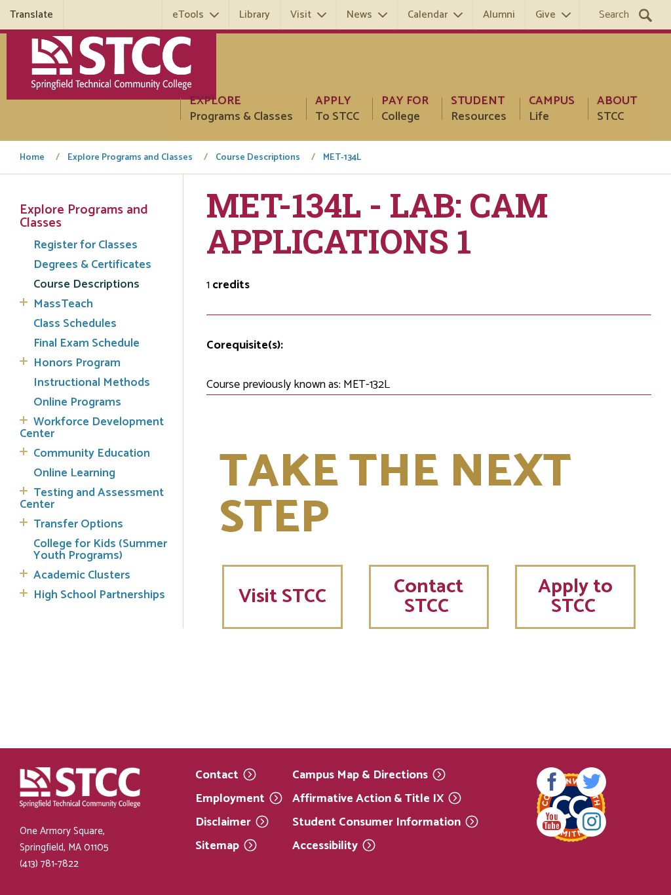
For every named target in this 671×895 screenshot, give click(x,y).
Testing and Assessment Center (92, 498)
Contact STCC (428, 596)
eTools (188, 15)
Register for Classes (85, 245)
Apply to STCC (575, 596)
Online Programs (77, 402)
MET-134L (342, 157)
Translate (31, 15)
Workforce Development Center (92, 428)
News (359, 15)
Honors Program (77, 363)
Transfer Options (78, 524)
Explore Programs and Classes (130, 157)
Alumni (499, 15)
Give (545, 15)
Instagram (591, 822)
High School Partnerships (99, 595)
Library (254, 15)
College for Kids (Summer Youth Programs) (100, 549)
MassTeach (63, 304)
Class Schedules (75, 323)
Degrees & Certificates (92, 265)
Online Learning (74, 473)
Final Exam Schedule (86, 343)
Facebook (551, 782)
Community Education (91, 453)
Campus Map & (360, 774)
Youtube (551, 822)
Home (32, 157)
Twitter (591, 782)
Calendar (428, 15)
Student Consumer (376, 821)
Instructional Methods (91, 382)
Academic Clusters (81, 575)
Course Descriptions (258, 157)
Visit (300, 15)
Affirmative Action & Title (368, 798)
